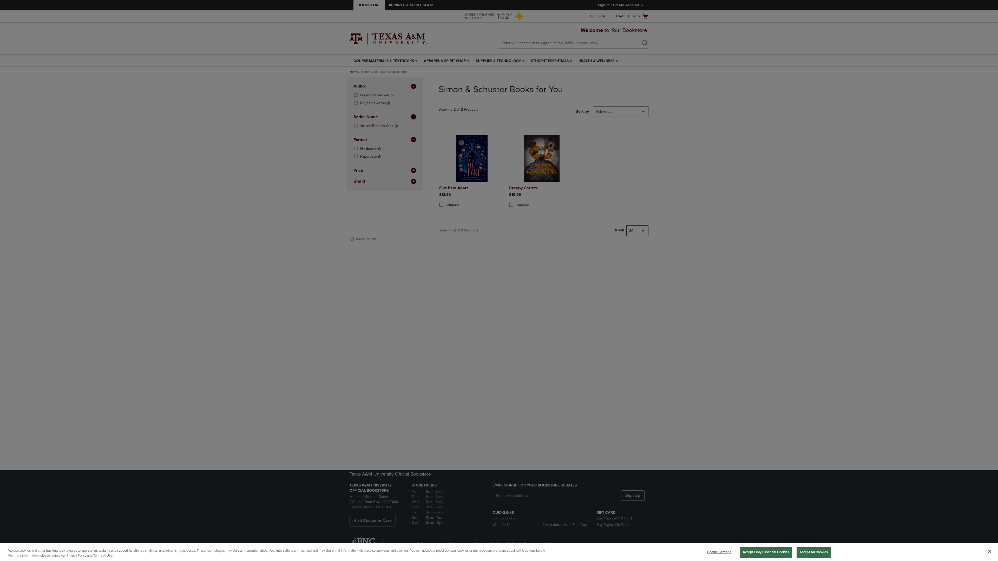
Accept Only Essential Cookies (766, 552)
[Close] (989, 551)
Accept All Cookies (813, 552)
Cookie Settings (719, 552)
